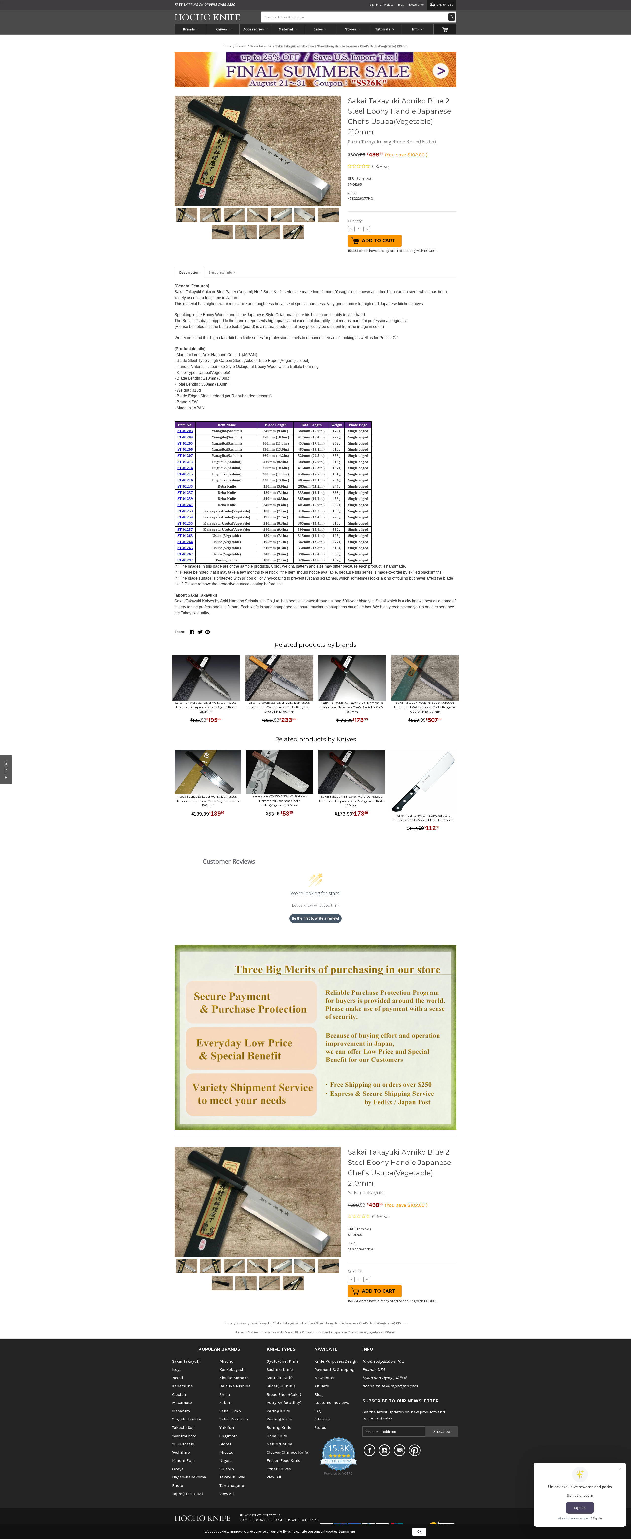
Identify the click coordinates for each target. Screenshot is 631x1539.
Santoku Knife (280, 1377)
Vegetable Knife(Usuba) (410, 142)
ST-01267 (185, 554)
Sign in (374, 4)
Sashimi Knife (280, 1369)
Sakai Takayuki (364, 142)
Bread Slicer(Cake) (284, 1394)
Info (415, 29)
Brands (189, 29)
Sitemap (322, 1419)
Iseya (177, 1369)
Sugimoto (228, 1436)
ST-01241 (185, 505)
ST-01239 (185, 499)
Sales (318, 29)
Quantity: (355, 221)
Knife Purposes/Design (336, 1361)
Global (225, 1444)
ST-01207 (185, 456)
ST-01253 (185, 511)
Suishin (226, 1469)
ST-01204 (185, 437)
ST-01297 (185, 560)
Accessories (253, 29)
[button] (6, 769)
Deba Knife (277, 1436)
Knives (221, 29)
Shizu (224, 1394)
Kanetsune (182, 1386)
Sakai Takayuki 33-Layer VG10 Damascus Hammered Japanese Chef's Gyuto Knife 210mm (205, 707)
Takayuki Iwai (232, 1477)
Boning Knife (279, 1427)
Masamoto (182, 1402)
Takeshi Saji (183, 1427)
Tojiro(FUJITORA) (187, 1493)
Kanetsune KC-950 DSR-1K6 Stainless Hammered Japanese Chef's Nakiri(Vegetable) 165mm (279, 800)
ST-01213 (185, 462)
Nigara (225, 1460)
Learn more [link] (347, 1531)
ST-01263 (185, 536)
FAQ (318, 1411)
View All (226, 1493)
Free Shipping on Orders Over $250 (205, 4)
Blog (401, 4)
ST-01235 (185, 486)
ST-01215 (185, 474)
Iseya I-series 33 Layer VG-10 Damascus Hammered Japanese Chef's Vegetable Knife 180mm (208, 801)
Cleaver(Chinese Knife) (288, 1452)
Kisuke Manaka (234, 1377)
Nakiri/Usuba (279, 1444)
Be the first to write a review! (315, 918)
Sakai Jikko (230, 1411)
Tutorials (382, 29)
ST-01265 (185, 548)
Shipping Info (220, 272)
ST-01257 (185, 529)
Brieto (177, 1485)
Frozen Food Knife (283, 1460)
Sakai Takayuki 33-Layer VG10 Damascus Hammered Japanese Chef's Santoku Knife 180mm (352, 707)
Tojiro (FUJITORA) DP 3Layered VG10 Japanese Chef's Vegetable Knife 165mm (423, 818)
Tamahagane (231, 1485)
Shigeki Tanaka (186, 1419)
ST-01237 (185, 493)
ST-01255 (185, 523)
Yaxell (177, 1377)
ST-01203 (185, 431)
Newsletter (416, 4)
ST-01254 (185, 517)
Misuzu (226, 1452)
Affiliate (322, 1386)
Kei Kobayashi (232, 1369)
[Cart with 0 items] (445, 29)
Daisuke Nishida (235, 1386)
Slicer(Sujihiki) (281, 1386)
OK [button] (419, 1531)
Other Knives (279, 1469)
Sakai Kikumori (233, 1419)
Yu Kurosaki (183, 1444)
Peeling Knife (279, 1419)
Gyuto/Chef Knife (283, 1361)
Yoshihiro (181, 1452)
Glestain (180, 1394)
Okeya (178, 1469)
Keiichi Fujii (183, 1460)
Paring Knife (278, 1411)
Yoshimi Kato (184, 1436)
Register (388, 4)
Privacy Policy (250, 1515)
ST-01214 (185, 468)
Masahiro (181, 1411)
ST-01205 (185, 443)
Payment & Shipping (335, 1369)
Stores (350, 29)
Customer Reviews (332, 1402)
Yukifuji (226, 1427)
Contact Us (271, 1515)
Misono (226, 1361)
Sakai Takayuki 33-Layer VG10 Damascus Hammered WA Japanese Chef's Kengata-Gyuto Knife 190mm (279, 707)
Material (286, 29)
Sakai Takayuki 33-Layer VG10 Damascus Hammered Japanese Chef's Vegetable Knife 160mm (351, 801)
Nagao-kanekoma (189, 1477)
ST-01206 (185, 449)
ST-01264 (185, 542)
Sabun (225, 1402)
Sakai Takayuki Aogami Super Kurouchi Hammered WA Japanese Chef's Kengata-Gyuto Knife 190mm (425, 707)
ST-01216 (185, 480)
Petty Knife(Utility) (284, 1402)
